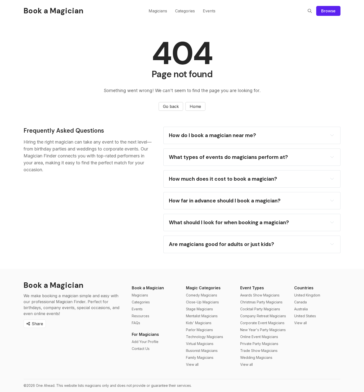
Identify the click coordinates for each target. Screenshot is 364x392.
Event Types (252, 287)
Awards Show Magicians (260, 295)
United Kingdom (307, 295)
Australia (301, 309)
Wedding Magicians (256, 357)
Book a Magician (148, 287)
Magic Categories (203, 287)
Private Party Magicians (259, 344)
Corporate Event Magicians (262, 323)
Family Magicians (199, 357)
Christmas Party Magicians (261, 302)
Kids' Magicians (198, 323)
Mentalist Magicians (202, 316)
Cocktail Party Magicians (260, 309)
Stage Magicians (199, 309)
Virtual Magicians (199, 344)
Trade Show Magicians (259, 350)
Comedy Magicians (201, 295)
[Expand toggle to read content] (332, 135)
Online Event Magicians (259, 337)
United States (305, 316)
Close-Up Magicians (202, 302)
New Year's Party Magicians (263, 330)
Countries (303, 287)
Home (195, 106)
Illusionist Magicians (202, 350)
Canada (300, 302)
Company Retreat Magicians (263, 316)
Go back (171, 106)
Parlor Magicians (199, 330)
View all (192, 364)
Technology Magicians (204, 337)
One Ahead (45, 385)
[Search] (309, 10)
